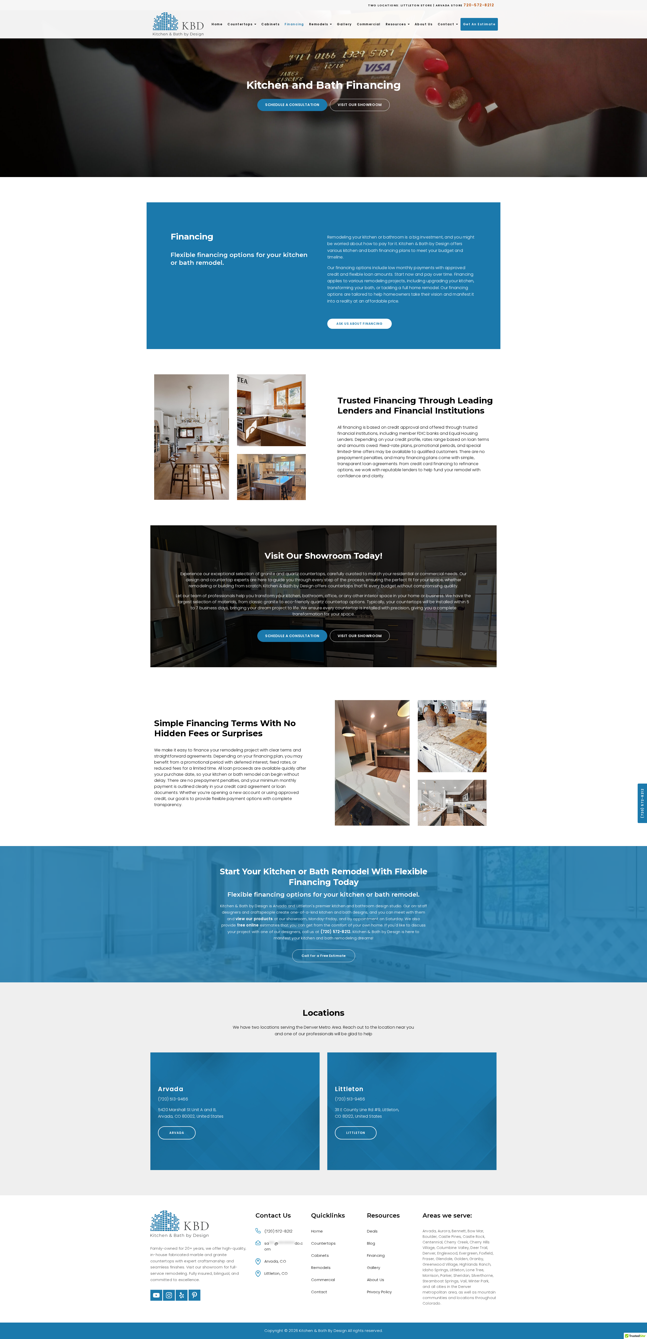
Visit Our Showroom (360, 104)
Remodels (319, 24)
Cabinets (270, 24)
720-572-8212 (479, 5)
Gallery (344, 24)
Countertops (240, 24)
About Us (424, 24)
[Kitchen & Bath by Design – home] (178, 24)
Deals (372, 1231)
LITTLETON (355, 1133)
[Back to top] (635, 1327)
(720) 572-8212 (642, 803)
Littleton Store (416, 5)
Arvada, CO (275, 1261)
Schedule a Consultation (292, 104)
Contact (446, 24)
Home (217, 24)
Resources (396, 24)
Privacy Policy (379, 1291)
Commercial (369, 24)
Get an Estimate (479, 24)
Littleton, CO (276, 1273)
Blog (371, 1243)
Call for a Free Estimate (324, 955)
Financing (294, 24)
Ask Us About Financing (359, 323)
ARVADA (176, 1133)
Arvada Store (449, 5)
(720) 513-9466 (173, 1099)
